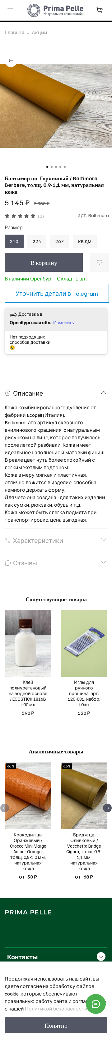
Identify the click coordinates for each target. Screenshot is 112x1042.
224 (37, 241)
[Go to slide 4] (60, 167)
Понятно (56, 1025)
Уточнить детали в (57, 293)
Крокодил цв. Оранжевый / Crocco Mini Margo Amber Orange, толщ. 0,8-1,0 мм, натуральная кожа (28, 851)
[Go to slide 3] (56, 167)
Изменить (63, 322)
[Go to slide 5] (65, 167)
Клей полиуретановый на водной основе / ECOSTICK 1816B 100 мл (28, 693)
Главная (14, 32)
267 (59, 241)
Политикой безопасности (56, 1008)
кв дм (84, 241)
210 (14, 241)
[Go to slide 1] (47, 167)
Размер (14, 228)
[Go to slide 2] (52, 167)
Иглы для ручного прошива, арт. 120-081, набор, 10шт (84, 693)
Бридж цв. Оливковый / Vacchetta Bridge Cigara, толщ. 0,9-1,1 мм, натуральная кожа (84, 851)
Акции (39, 32)
